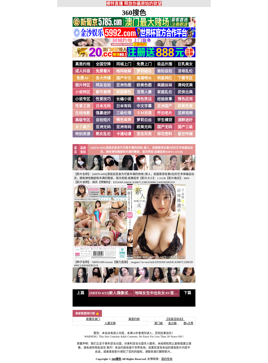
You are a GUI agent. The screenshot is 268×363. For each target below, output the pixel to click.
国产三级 (185, 127)
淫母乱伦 (185, 71)
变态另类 (144, 134)
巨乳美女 (185, 64)
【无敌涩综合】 (175, 319)
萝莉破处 (144, 71)
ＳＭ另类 (144, 113)
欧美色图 (144, 85)
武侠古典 (185, 92)
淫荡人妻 (144, 92)
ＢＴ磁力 (82, 127)
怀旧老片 (164, 113)
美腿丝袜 (164, 85)
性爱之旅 (82, 106)
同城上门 (123, 64)
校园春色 (123, 92)
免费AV (82, 78)
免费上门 (144, 64)
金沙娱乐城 (175, 323)
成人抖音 (82, 71)
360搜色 (134, 13)
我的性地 (166, 358)
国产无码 (164, 127)
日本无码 (103, 106)
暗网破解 (123, 71)
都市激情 (103, 92)
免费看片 (103, 71)
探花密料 (164, 134)
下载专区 (185, 78)
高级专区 (82, 120)
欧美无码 (144, 127)
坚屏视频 (185, 113)
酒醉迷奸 (185, 120)
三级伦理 (123, 113)
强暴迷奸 (103, 113)
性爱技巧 (103, 99)
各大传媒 (103, 78)
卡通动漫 (123, 134)
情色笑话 (144, 99)
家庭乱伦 (164, 92)
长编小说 (123, 99)
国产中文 (123, 78)
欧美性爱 (185, 106)
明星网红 (164, 78)
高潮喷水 (144, 78)
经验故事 (164, 99)
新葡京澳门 (93, 319)
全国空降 (103, 64)
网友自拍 (103, 85)
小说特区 (82, 92)
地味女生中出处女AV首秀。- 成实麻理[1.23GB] (174, 293)
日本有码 (123, 106)
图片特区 (82, 85)
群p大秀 (188, 323)
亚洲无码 (103, 127)
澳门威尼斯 (161, 323)
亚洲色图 (123, 85)
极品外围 (164, 64)
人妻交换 (110, 323)
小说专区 (82, 99)
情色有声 (123, 120)
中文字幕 (144, 106)
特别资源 (82, 134)
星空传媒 (185, 134)
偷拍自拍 (164, 71)
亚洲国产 (164, 106)
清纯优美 (185, 85)
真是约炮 (82, 64)
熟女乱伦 (103, 134)
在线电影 (82, 113)
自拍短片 (103, 120)
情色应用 (185, 99)
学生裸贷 (164, 120)
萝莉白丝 (144, 120)
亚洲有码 (123, 127)
